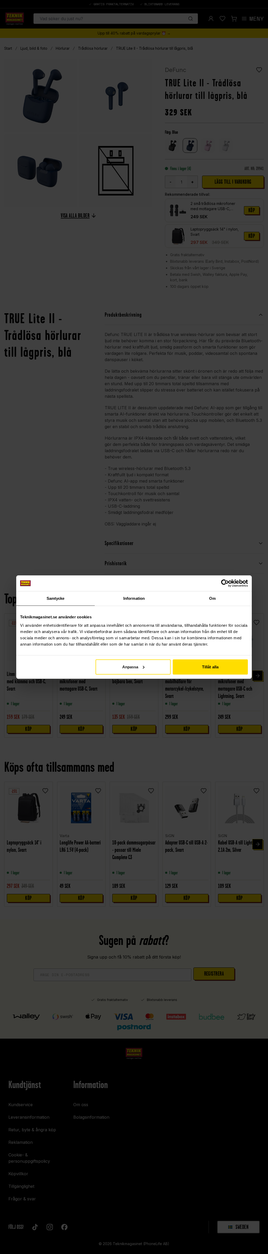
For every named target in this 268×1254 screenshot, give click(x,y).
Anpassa (130, 666)
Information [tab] (134, 598)
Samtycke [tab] (56, 598)
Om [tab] (212, 598)
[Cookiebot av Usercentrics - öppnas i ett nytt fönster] (225, 583)
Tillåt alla (210, 666)
